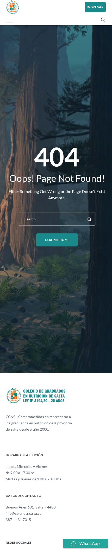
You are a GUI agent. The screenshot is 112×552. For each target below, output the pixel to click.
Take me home (57, 240)
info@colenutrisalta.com (25, 513)
